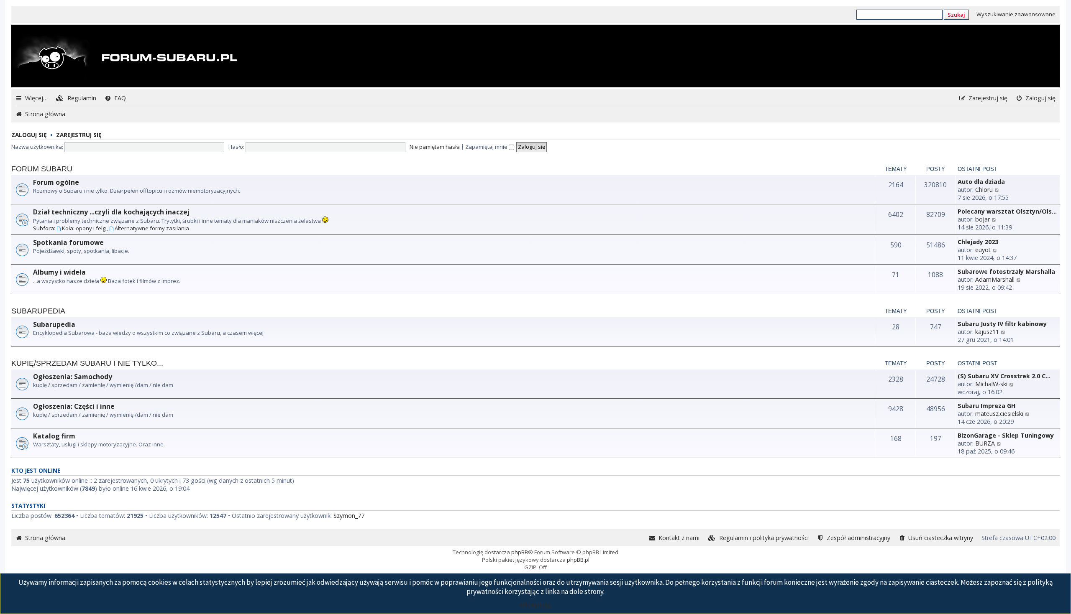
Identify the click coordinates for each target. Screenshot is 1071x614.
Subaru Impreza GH (986, 406)
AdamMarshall (995, 279)
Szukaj (956, 14)
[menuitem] (76, 98)
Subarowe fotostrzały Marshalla (1006, 271)
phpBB (519, 552)
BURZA (985, 443)
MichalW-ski (991, 384)
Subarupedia (38, 311)
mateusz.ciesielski (999, 414)
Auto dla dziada (981, 182)
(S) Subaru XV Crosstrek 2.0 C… (1004, 376)
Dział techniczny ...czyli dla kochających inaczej (111, 212)
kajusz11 (987, 332)
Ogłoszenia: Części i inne (74, 406)
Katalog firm (54, 436)
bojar (982, 219)
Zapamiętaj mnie (487, 146)
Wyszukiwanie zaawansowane (1016, 14)
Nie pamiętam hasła (435, 146)
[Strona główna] (125, 57)
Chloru (984, 190)
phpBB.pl (578, 559)
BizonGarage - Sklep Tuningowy (1006, 435)
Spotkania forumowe (68, 242)
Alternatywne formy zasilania (152, 228)
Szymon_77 (348, 516)
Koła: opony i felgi (84, 228)
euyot (983, 250)
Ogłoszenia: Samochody (72, 376)
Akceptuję (535, 604)
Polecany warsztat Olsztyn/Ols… (1007, 211)
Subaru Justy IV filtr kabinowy (1002, 324)
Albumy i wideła (59, 272)
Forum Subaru (41, 169)
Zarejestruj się (79, 135)
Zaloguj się (29, 135)
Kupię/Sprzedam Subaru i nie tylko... (87, 363)
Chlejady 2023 (978, 242)
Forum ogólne (56, 182)
